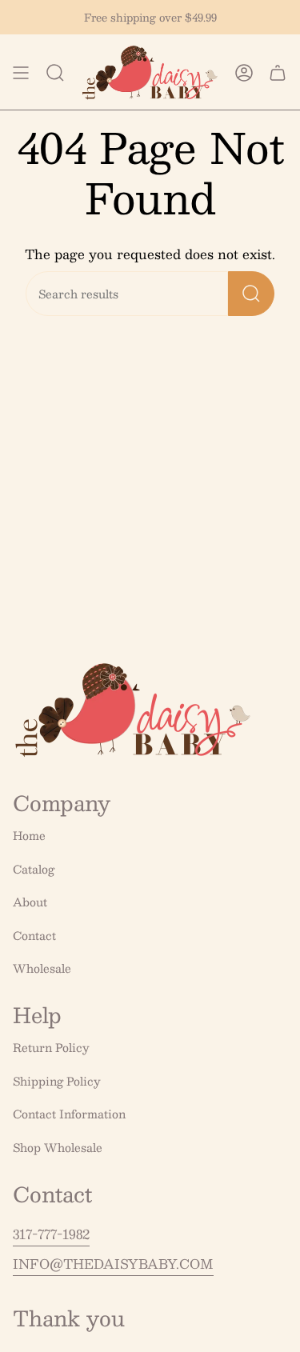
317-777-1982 (51, 1234)
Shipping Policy (57, 1080)
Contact (34, 935)
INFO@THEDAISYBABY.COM (113, 1263)
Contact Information (69, 1113)
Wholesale (42, 968)
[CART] (277, 72)
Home (29, 835)
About (30, 901)
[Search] (251, 293)
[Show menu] (21, 72)
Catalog (33, 868)
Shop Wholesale (57, 1147)
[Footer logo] (133, 710)
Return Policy (51, 1047)
